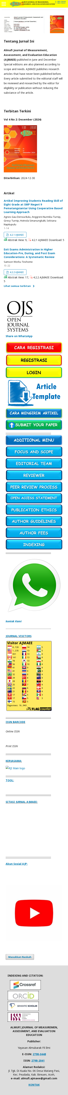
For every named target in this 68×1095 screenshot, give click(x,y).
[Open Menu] (4, 4)
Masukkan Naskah (19, 957)
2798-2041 (38, 1060)
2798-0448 (39, 1054)
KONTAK (34, 1085)
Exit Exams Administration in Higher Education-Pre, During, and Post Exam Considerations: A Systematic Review (29, 253)
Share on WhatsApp (19, 336)
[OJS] (20, 332)
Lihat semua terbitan (17, 286)
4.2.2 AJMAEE (16, 272)
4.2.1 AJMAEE (16, 234)
